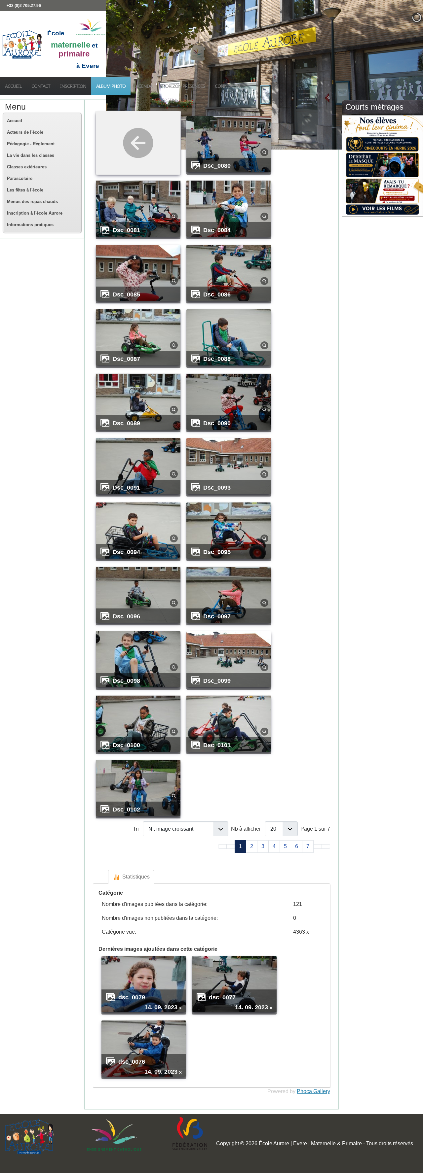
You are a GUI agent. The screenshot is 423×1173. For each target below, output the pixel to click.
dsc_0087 (126, 358)
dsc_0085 (126, 294)
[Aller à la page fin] (326, 846)
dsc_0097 (217, 616)
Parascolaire (19, 178)
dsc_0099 (217, 680)
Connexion (227, 86)
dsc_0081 (126, 229)
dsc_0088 (217, 358)
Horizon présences (183, 86)
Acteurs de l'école (25, 132)
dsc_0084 (217, 229)
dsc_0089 (126, 423)
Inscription (73, 86)
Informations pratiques (30, 224)
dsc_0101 (217, 745)
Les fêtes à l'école (25, 190)
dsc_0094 (126, 551)
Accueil (13, 86)
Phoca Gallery (313, 1091)
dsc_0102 (126, 809)
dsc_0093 (217, 487)
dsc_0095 (217, 551)
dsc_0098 (126, 680)
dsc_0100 (126, 745)
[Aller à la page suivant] (317, 846)
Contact (40, 86)
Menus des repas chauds (32, 201)
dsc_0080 (217, 165)
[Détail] (264, 152)
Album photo (111, 86)
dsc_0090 (217, 423)
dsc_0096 (126, 616)
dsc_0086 (217, 294)
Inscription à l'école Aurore (34, 213)
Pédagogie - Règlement (31, 143)
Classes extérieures (27, 166)
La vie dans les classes (30, 155)
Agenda (143, 86)
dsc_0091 (126, 487)
